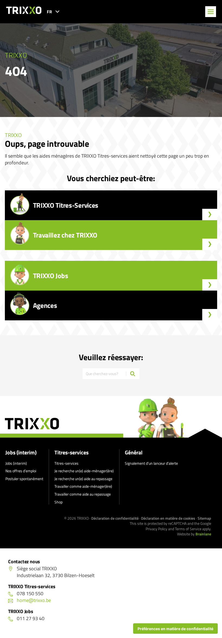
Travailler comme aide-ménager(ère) (83, 486)
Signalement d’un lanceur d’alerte (151, 463)
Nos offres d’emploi (20, 471)
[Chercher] (132, 373)
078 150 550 (30, 593)
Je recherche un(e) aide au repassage (83, 478)
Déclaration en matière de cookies (168, 518)
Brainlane (203, 534)
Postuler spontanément (24, 478)
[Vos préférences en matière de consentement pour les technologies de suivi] (175, 628)
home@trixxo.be (34, 600)
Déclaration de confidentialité (115, 518)
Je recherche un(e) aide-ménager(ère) (84, 471)
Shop (58, 502)
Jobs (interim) (21, 452)
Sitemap (204, 518)
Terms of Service (188, 529)
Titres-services (71, 452)
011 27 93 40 (30, 618)
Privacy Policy (156, 529)
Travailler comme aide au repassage (82, 494)
